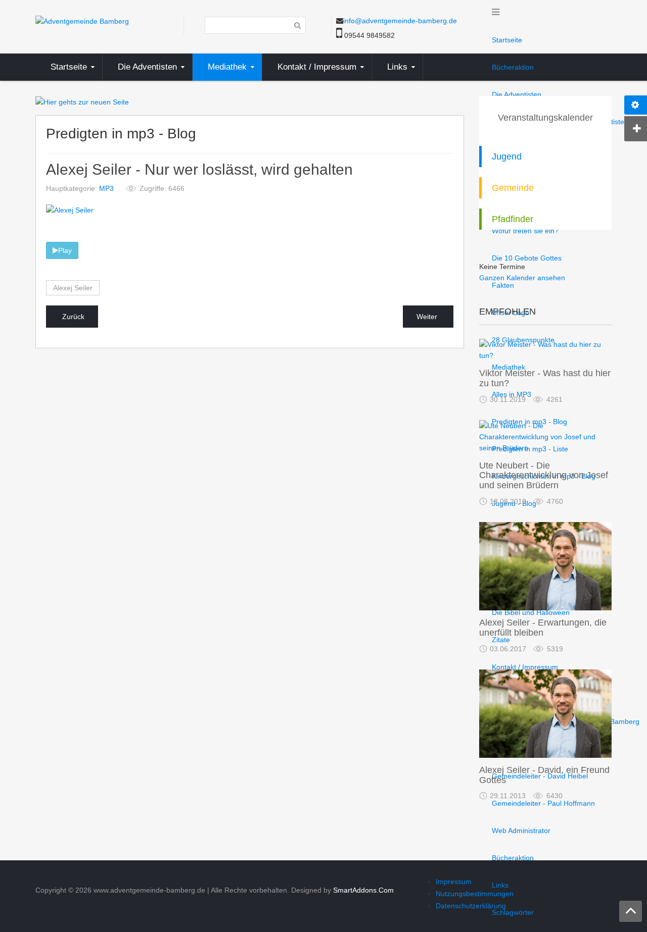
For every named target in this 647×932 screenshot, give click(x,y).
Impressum (454, 881)
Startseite (507, 40)
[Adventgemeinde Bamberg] (82, 21)
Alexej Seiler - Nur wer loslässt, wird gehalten (199, 170)
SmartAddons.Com (363, 890)
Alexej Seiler (73, 288)
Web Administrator (521, 830)
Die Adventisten (516, 94)
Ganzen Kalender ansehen (522, 278)
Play (65, 250)
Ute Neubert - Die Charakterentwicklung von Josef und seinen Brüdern (543, 475)
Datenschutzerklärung (471, 906)
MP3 (106, 188)
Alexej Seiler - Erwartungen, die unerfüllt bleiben (543, 627)
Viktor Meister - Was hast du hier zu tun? (545, 378)
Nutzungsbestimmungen (475, 894)
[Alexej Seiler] (70, 209)
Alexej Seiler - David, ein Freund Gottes (544, 775)
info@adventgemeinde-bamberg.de (400, 21)
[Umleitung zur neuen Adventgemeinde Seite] (82, 101)
